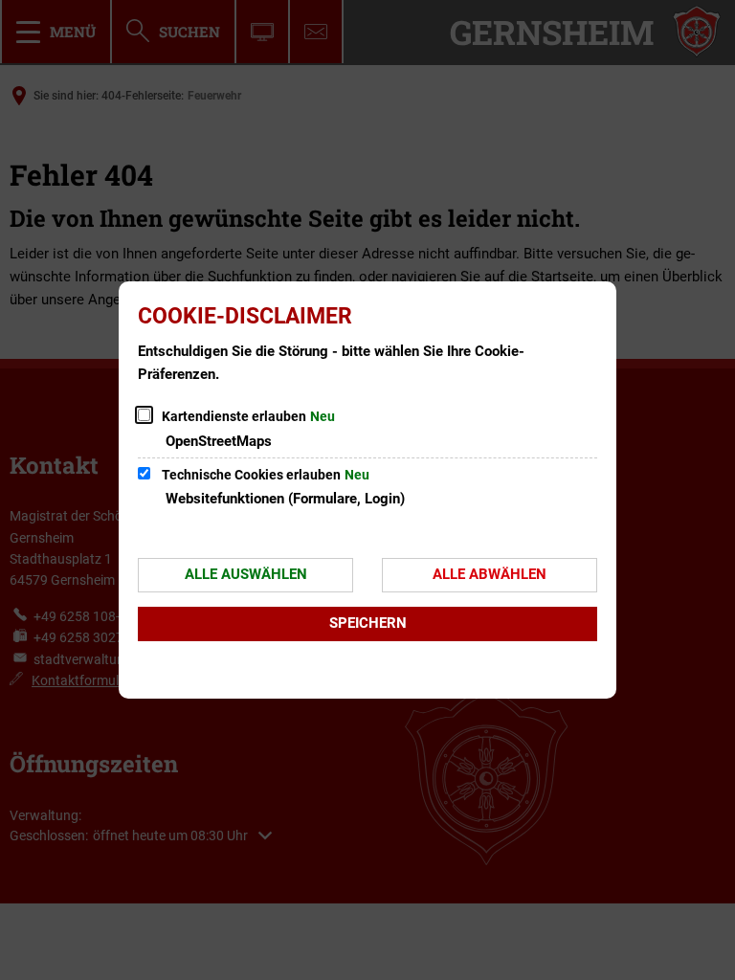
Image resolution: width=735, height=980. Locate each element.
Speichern (368, 623)
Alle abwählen (489, 574)
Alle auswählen (246, 574)
